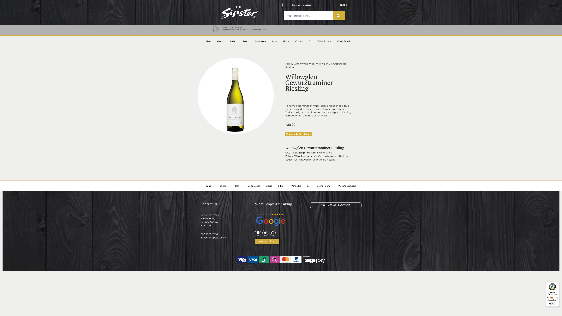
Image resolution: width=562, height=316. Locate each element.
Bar (310, 41)
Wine (219, 41)
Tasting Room (323, 41)
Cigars (274, 41)
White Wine (307, 63)
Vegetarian (319, 159)
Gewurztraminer (327, 156)
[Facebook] (258, 233)
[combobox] (308, 15)
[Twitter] (265, 233)
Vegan (308, 159)
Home (208, 41)
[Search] (339, 15)
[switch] (552, 303)
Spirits (232, 41)
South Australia (294, 159)
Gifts (284, 41)
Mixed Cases (260, 41)
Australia (312, 156)
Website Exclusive (344, 41)
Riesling (343, 156)
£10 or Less (300, 156)
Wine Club (299, 41)
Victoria (330, 159)
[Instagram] (273, 233)
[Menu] (557, 283)
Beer (245, 41)
